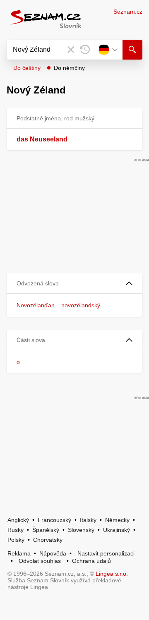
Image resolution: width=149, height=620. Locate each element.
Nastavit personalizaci (106, 553)
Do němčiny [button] (69, 68)
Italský (88, 520)
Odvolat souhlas (40, 561)
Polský (15, 539)
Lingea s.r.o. (112, 573)
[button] (74, 283)
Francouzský (54, 520)
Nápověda (52, 553)
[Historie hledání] (85, 50)
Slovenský (81, 530)
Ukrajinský (116, 530)
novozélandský (80, 305)
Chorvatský (47, 539)
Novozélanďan (36, 305)
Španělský (45, 530)
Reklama (19, 553)
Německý (117, 520)
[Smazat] (71, 50)
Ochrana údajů (91, 561)
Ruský (15, 530)
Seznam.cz (127, 11)
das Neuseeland (42, 139)
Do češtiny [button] (27, 68)
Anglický (18, 520)
